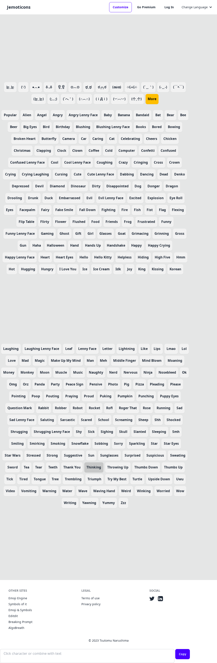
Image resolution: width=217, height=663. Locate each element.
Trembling (73, 479)
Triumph (94, 479)
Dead (164, 174)
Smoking (58, 443)
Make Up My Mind (66, 360)
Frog (128, 221)
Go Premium (146, 7)
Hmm (180, 257)
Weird (126, 491)
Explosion (155, 198)
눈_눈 (10, 87)
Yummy (108, 502)
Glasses (105, 233)
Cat (112, 138)
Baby (108, 115)
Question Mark (19, 408)
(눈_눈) (38, 99)
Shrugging (19, 431)
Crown (174, 162)
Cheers (151, 138)
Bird (46, 126)
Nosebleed (167, 372)
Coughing (105, 162)
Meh (103, 360)
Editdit (13, 616)
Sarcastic (67, 419)
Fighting (108, 209)
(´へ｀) (68, 99)
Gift (78, 233)
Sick (91, 431)
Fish (137, 209)
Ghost (64, 233)
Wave (82, 491)
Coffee (94, 150)
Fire (124, 209)
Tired (23, 479)
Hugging (28, 269)
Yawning (89, 502)
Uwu (180, 479)
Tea (26, 467)
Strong (52, 455)
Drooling (14, 198)
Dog (138, 186)
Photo (113, 384)
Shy (79, 431)
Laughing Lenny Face (42, 348)
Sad (179, 408)
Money (8, 372)
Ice (84, 269)
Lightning (127, 348)
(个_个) (136, 99)
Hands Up (93, 245)
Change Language (195, 7)
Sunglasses (109, 455)
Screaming (123, 419)
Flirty (44, 221)
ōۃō (49, 87)
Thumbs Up (173, 467)
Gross (179, 233)
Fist (150, 209)
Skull (123, 431)
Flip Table (26, 221)
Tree (55, 479)
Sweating (177, 455)
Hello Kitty (103, 257)
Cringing (141, 162)
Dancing (147, 174)
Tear (38, 467)
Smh (175, 431)
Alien (27, 115)
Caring (97, 138)
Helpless (125, 257)
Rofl (109, 408)
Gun (23, 245)
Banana (124, 115)
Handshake (116, 245)
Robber (61, 408)
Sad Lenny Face (21, 419)
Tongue (40, 479)
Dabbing (127, 174)
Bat (158, 115)
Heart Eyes (64, 257)
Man (90, 360)
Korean (175, 269)
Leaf (68, 348)
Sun (91, 455)
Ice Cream (101, 269)
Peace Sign (74, 384)
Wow (180, 491)
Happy (136, 245)
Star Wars (13, 455)
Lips (157, 348)
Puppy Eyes (169, 396)
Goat (122, 233)
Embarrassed (69, 198)
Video (10, 491)
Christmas (22, 150)
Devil (39, 186)
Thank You (72, 467)
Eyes (9, 209)
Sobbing (101, 443)
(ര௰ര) (116, 87)
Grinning (161, 233)
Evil (89, 198)
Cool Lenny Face (77, 162)
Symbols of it (17, 604)
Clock (61, 150)
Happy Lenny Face (20, 257)
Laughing (11, 348)
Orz (26, 384)
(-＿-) (163, 87)
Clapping (43, 150)
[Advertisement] (95, 47)
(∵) (23, 87)
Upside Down (159, 479)
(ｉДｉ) (101, 99)
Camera (68, 138)
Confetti (148, 150)
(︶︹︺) (119, 99)
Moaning (175, 360)
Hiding (143, 257)
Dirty (96, 186)
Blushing (83, 126)
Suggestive (73, 455)
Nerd (113, 372)
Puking (105, 396)
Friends (112, 221)
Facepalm (27, 209)
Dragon (172, 186)
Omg (13, 384)
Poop (36, 396)
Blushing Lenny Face (113, 126)
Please (175, 384)
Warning (49, 491)
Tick (9, 479)
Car (83, 138)
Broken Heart (25, 138)
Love (12, 360)
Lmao (171, 348)
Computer (126, 150)
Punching (146, 396)
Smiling (17, 443)
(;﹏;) (53, 99)
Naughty (96, 372)
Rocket (94, 408)
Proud (89, 396)
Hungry (47, 269)
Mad (25, 360)
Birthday (63, 126)
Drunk (33, 198)
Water (67, 491)
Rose (147, 408)
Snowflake (80, 443)
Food (95, 221)
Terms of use (90, 598)
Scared (86, 419)
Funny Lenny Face (20, 233)
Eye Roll (176, 198)
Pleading (157, 384)
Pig (126, 384)
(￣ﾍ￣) (178, 87)
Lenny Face (87, 348)
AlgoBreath (16, 628)
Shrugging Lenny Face (52, 431)
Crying (10, 174)
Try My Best (117, 479)
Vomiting (28, 491)
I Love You (67, 269)
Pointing (18, 396)
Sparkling (137, 443)
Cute (77, 174)
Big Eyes (30, 126)
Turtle (137, 479)
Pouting (52, 396)
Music (78, 372)
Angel (42, 115)
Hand (74, 245)
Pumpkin (125, 396)
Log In (169, 7)
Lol (184, 348)
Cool (54, 162)
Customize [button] (120, 7)
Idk (118, 269)
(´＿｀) (148, 87)
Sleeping (159, 431)
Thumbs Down (146, 467)
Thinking (93, 467)
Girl (90, 233)
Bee (183, 115)
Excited (135, 198)
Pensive (95, 384)
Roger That (128, 408)
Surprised (132, 455)
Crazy (123, 162)
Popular (10, 115)
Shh (157, 419)
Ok (184, 372)
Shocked (174, 419)
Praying (71, 396)
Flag (162, 209)
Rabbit (43, 408)
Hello (83, 257)
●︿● (36, 87)
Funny (166, 221)
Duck (49, 198)
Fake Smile (64, 209)
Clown (77, 150)
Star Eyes (171, 443)
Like (144, 348)
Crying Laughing (35, 174)
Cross (158, 162)
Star (154, 443)
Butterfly (49, 138)
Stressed (33, 455)
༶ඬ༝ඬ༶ (132, 87)
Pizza (139, 384)
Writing (70, 502)
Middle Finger (124, 360)
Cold (109, 150)
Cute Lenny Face (100, 174)
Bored (157, 126)
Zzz (123, 502)
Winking (144, 491)
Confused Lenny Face (27, 162)
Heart (45, 257)
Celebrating (130, 138)
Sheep (143, 419)
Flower (60, 221)
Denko (179, 174)
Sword (12, 467)
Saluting (47, 419)
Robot (78, 408)
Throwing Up (117, 467)
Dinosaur (78, 186)
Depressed (20, 186)
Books (141, 126)
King (142, 269)
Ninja (147, 372)
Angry (58, 115)
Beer (13, 126)
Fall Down (87, 209)
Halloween (55, 245)
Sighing (107, 431)
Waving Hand (104, 491)
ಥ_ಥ (88, 87)
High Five (162, 257)
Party (55, 384)
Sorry (118, 443)
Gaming (47, 233)
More (152, 99)
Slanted (140, 431)
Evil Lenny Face (110, 198)
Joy (129, 269)
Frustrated (146, 221)
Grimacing (140, 233)
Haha (36, 245)
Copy (182, 654)
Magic (40, 360)
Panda (40, 384)
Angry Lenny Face (83, 115)
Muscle (61, 372)
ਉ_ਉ (61, 87)
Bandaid (142, 115)
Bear (170, 115)
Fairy (45, 209)
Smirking (37, 443)
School (103, 419)
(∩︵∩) (84, 99)
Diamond (57, 186)
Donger (153, 186)
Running (163, 408)
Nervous (131, 372)
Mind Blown (151, 360)
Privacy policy (90, 604)
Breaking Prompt (20, 622)
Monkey (27, 372)
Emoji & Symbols (20, 610)
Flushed (78, 221)
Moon (44, 372)
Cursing (61, 174)
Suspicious (155, 455)
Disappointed (117, 186)
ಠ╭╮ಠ (102, 87)
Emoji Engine (17, 598)
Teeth (52, 467)
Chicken (170, 138)
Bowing (174, 126)
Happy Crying (159, 245)
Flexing (178, 209)
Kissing (158, 269)
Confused (168, 150)
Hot (12, 269)
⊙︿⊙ (75, 87)
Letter (107, 348)
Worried (163, 491)
